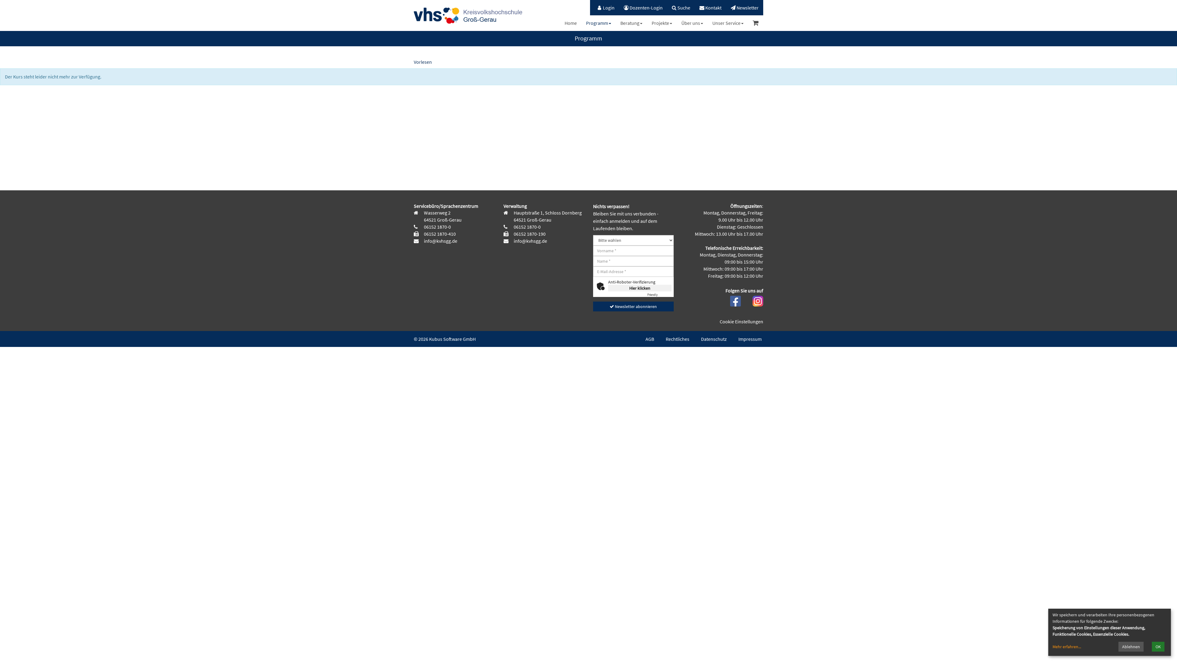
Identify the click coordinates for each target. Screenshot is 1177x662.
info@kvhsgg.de (440, 241)
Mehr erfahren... (1067, 646)
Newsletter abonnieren (635, 306)
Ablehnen (1131, 646)
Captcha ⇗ (659, 295)
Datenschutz (714, 339)
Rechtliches (677, 339)
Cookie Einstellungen (741, 321)
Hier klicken (639, 288)
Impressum (750, 339)
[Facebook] (735, 300)
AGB (650, 339)
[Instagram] (757, 300)
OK (1158, 646)
